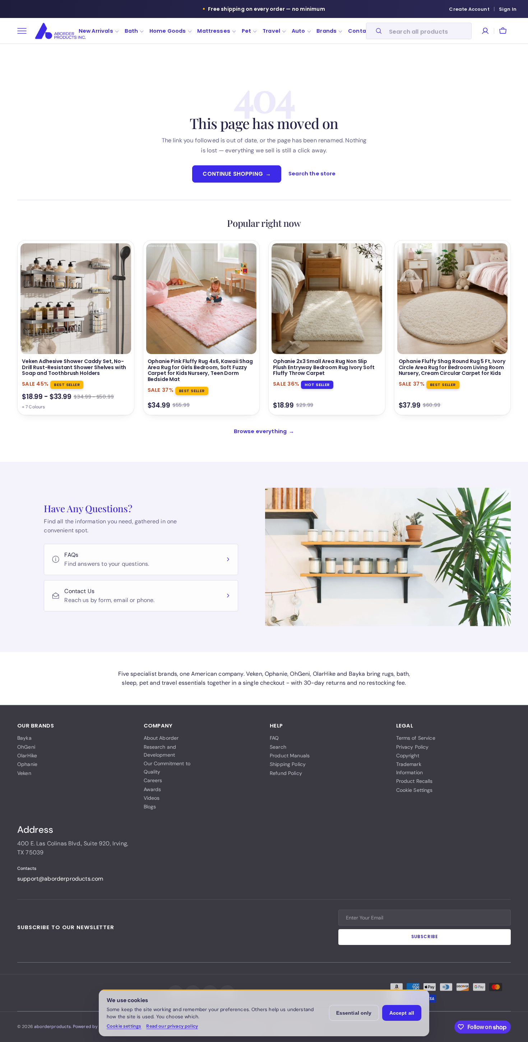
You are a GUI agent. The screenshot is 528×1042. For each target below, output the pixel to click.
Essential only (354, 1013)
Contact (360, 31)
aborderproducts (52, 1026)
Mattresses (213, 31)
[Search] (375, 31)
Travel (271, 31)
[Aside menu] (24, 31)
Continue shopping (237, 174)
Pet (246, 31)
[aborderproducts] (60, 31)
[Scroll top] (510, 1027)
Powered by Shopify (94, 1026)
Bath (131, 31)
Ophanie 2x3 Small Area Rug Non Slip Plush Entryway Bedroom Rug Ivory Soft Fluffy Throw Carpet (324, 367)
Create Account (469, 9)
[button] (503, 31)
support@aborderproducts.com (60, 878)
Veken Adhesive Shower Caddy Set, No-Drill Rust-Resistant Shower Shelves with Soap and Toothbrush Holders (74, 367)
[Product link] (76, 327)
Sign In (508, 9)
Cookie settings (124, 1026)
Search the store (312, 173)
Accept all (401, 1013)
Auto (298, 31)
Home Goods (167, 31)
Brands (326, 31)
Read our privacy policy (172, 1026)
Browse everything (264, 431)
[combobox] (428, 31)
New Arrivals (96, 31)
